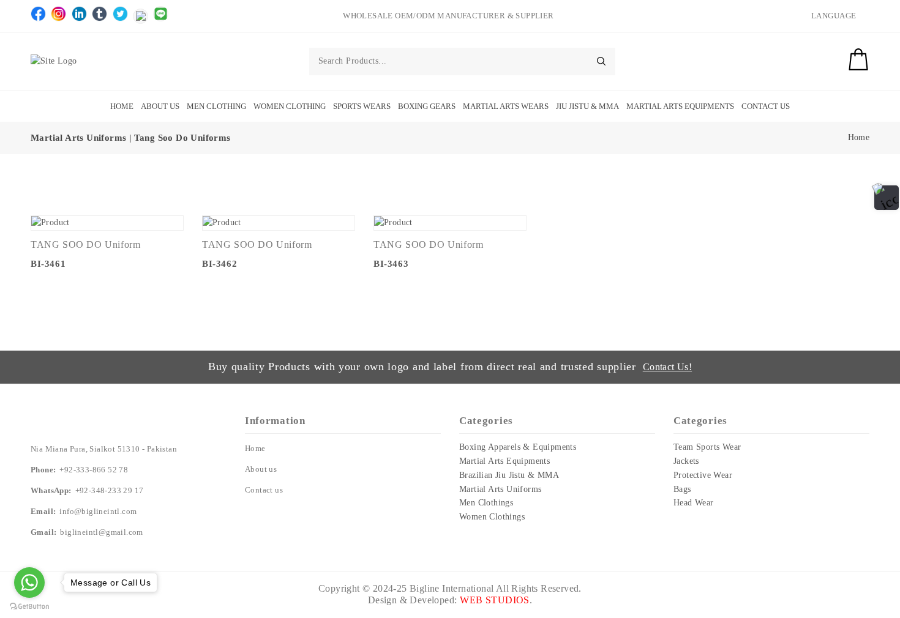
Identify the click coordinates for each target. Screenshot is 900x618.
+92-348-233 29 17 (109, 490)
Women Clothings (492, 516)
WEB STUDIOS (494, 600)
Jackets (686, 461)
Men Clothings (486, 502)
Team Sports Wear (707, 447)
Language (834, 15)
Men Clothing (216, 106)
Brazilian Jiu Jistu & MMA (509, 475)
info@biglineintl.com (98, 511)
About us (261, 469)
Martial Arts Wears (506, 106)
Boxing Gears (427, 106)
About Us (160, 106)
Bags (682, 489)
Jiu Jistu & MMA (587, 106)
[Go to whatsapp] (29, 582)
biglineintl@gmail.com (101, 532)
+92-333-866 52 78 (93, 469)
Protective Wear (702, 475)
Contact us (264, 489)
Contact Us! (667, 367)
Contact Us (765, 106)
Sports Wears (362, 106)
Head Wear (693, 502)
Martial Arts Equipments (680, 106)
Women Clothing (289, 106)
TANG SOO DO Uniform (85, 244)
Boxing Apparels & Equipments (517, 447)
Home (121, 106)
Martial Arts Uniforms (500, 489)
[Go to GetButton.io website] (29, 605)
